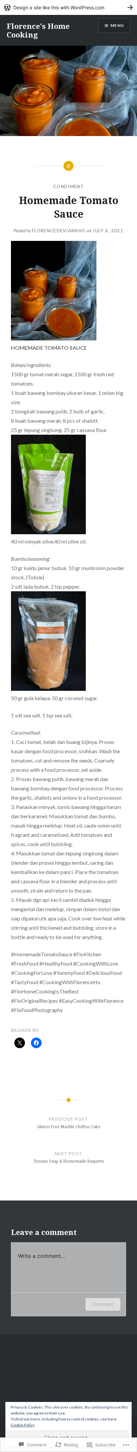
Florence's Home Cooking (38, 30)
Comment (102, 1304)
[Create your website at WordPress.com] (68, 7)
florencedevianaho (59, 230)
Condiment (68, 186)
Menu (117, 25)
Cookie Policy (23, 1424)
